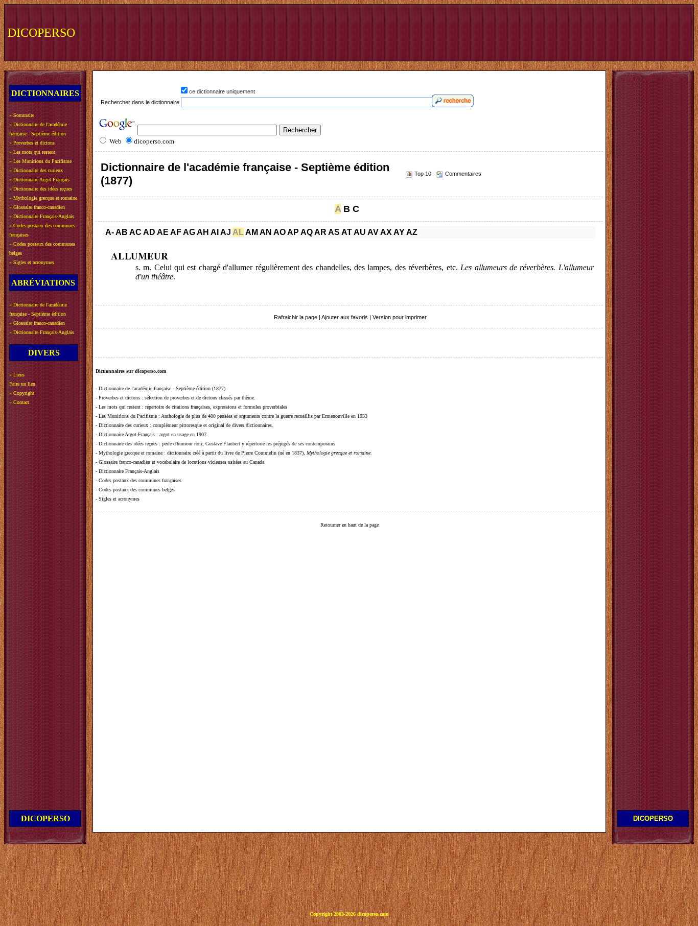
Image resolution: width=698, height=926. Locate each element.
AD (149, 232)
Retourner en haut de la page (349, 525)
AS (334, 232)
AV (373, 232)
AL (238, 232)
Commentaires (463, 174)
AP (293, 232)
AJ (225, 232)
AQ (306, 232)
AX (386, 232)
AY (399, 232)
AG (189, 232)
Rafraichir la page (295, 317)
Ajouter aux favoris (344, 317)
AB (121, 232)
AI (215, 232)
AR (320, 232)
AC (135, 232)
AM (251, 232)
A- (109, 232)
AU (360, 232)
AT (346, 232)
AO (279, 232)
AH (203, 232)
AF (175, 232)
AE (163, 232)
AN (266, 232)
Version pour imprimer (400, 317)
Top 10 (422, 174)
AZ (411, 232)
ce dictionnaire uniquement (222, 91)
